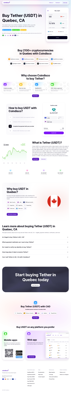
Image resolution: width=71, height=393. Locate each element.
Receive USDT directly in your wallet (21, 130)
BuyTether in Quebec (12, 214)
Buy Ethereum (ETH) (31, 374)
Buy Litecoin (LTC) (31, 383)
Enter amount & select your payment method (24, 117)
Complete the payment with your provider (23, 126)
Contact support (41, 376)
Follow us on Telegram (64, 374)
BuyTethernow (35, 285)
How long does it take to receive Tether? (15, 252)
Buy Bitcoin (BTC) (31, 372)
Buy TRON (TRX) (31, 381)
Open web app (31, 356)
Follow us (51, 2)
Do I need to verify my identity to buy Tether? (16, 247)
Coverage (51, 374)
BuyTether (35, 95)
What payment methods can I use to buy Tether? (18, 242)
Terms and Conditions (53, 376)
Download (58, 2)
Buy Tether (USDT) (31, 376)
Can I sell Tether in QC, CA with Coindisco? (16, 257)
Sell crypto (30, 385)
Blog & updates (52, 372)
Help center (40, 374)
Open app (65, 2)
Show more (43, 159)
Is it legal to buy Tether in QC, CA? (13, 237)
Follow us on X (62, 372)
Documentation (41, 372)
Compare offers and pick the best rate (22, 121)
